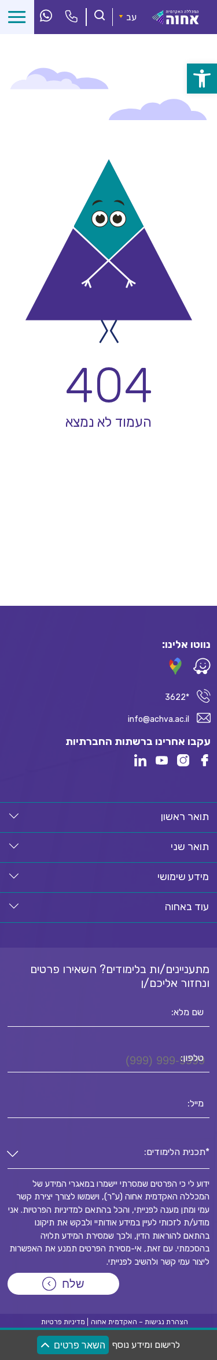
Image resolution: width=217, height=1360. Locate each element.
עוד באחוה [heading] (187, 906)
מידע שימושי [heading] (183, 876)
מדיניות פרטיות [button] (63, 1322)
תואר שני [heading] (190, 846)
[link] (202, 79)
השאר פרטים (79, 1345)
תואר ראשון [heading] (185, 816)
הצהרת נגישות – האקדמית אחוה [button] (139, 1322)
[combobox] (108, 1154)
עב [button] (131, 17)
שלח (73, 1283)
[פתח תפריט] (17, 17)
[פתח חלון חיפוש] (99, 16)
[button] (14, 816)
